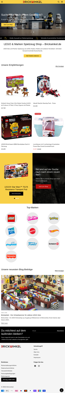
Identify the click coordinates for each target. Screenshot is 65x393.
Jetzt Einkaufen (16, 194)
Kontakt (36, 355)
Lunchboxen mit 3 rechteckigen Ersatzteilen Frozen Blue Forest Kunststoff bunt (46, 145)
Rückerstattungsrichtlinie (8, 365)
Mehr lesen (4, 323)
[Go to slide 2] (16, 198)
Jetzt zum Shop (8, 25)
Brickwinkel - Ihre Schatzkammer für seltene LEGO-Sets (21, 315)
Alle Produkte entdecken (32, 56)
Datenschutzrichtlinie (7, 368)
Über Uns (36, 352)
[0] (62, 2)
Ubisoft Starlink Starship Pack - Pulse (44, 103)
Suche (35, 349)
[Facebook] (35, 366)
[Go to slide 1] (14, 198)
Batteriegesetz (5, 376)
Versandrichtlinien (6, 371)
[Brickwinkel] (32, 2)
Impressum (37, 357)
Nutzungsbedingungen (8, 373)
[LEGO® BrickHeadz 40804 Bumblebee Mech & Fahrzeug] (16, 127)
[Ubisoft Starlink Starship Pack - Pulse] (48, 86)
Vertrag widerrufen (9, 380)
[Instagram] (38, 366)
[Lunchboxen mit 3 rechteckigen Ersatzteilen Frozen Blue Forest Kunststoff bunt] (48, 127)
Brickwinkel (9, 387)
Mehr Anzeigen (59, 271)
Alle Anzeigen (59, 66)
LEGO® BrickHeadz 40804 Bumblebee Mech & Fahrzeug (15, 145)
